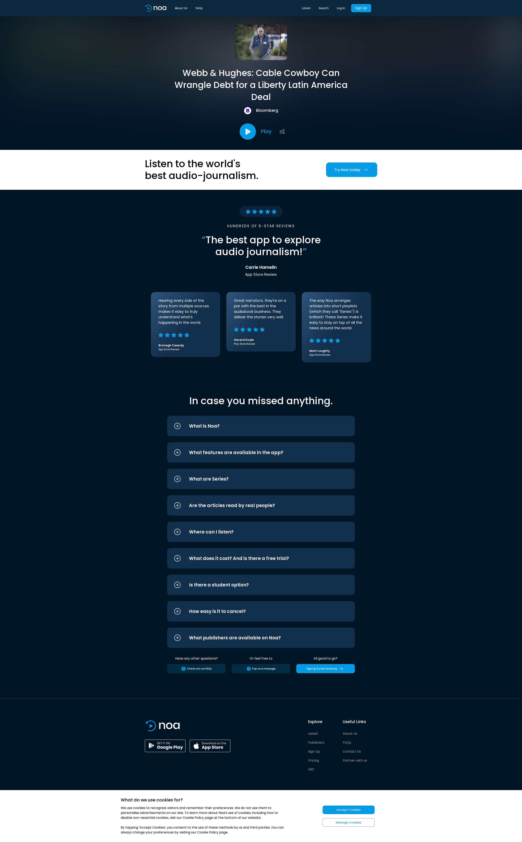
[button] (253, 426)
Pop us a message (263, 668)
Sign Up (361, 8)
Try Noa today (347, 169)
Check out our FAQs (199, 668)
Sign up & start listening (322, 668)
